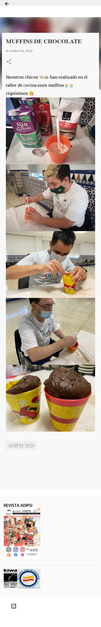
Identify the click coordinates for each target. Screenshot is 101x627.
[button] (9, 62)
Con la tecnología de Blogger (53, 606)
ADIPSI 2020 (21, 445)
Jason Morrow (67, 618)
